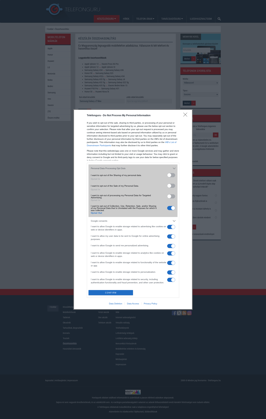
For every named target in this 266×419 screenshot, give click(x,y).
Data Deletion (115, 303)
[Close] (186, 116)
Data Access (133, 303)
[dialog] (133, 210)
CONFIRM (111, 293)
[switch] (171, 175)
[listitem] (133, 168)
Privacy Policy (150, 303)
